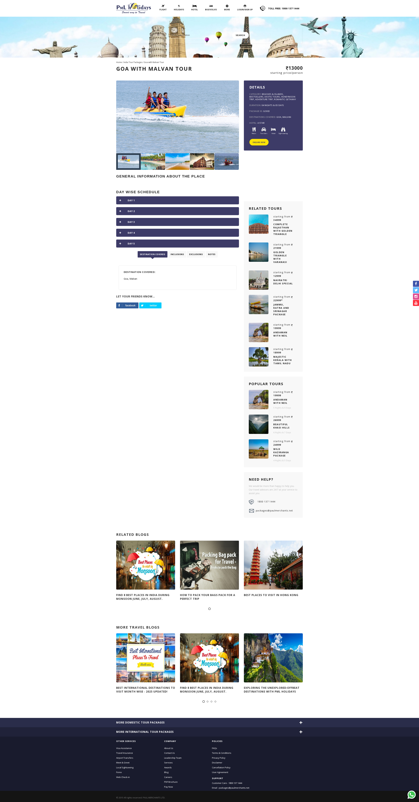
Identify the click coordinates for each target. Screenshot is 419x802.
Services (168, 762)
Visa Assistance (124, 748)
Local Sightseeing (124, 767)
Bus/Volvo (211, 9)
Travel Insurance (124, 752)
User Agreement (220, 772)
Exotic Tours (272, 96)
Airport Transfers (124, 757)
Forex (119, 772)
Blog (166, 772)
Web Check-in (123, 776)
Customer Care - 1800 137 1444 (227, 782)
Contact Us (169, 752)
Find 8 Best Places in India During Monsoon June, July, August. (143, 597)
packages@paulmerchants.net (274, 510)
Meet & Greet (122, 762)
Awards (168, 767)
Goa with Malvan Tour (154, 62)
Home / (120, 62)
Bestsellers (256, 96)
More (227, 9)
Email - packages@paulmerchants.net (230, 787)
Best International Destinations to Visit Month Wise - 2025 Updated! (145, 689)
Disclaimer (217, 762)
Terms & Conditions (221, 752)
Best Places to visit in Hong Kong (271, 595)
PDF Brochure (171, 781)
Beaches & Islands (272, 94)
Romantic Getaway (285, 99)
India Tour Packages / (134, 62)
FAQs (214, 748)
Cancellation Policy (221, 767)
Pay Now (168, 786)
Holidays (179, 9)
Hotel (194, 9)
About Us (168, 748)
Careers (168, 776)
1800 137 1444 (266, 501)
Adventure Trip (264, 99)
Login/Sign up (245, 9)
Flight (163, 9)
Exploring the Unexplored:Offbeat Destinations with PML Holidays (272, 689)
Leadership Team (173, 757)
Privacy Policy (218, 757)
